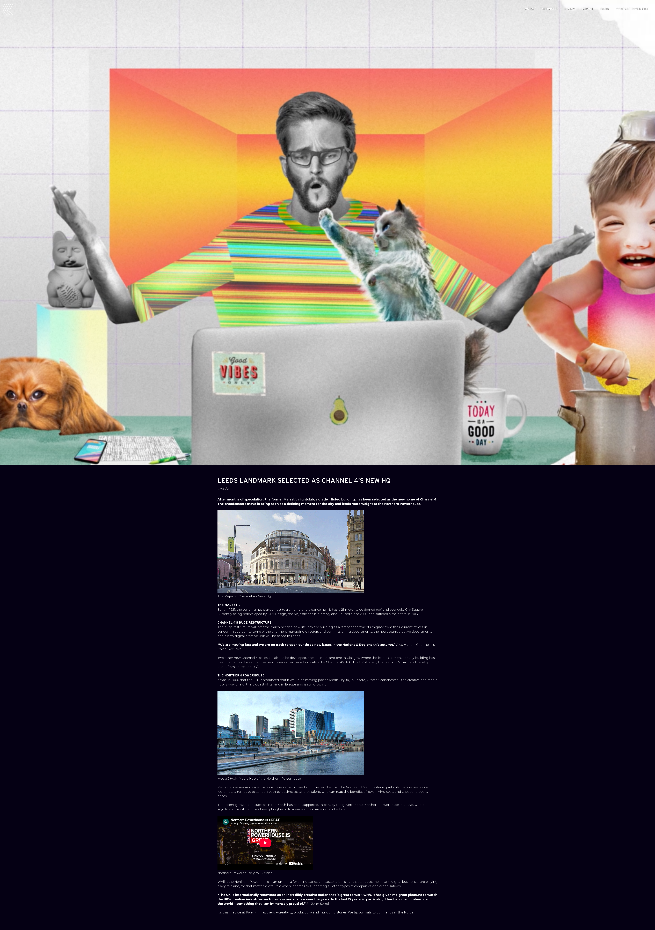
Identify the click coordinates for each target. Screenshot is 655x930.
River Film (253, 912)
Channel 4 (424, 645)
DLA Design (277, 614)
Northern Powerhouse (252, 882)
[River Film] (9, 9)
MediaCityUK (339, 680)
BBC (256, 680)
